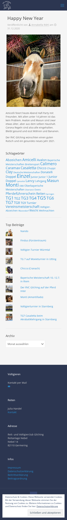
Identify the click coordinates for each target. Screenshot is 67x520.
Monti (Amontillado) (31, 297)
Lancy (30, 181)
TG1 (10, 198)
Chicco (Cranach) (30, 268)
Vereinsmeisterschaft (23, 206)
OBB (21, 186)
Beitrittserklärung (18, 474)
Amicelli (29, 159)
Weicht (33, 210)
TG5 (41, 198)
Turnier (31, 203)
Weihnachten (46, 210)
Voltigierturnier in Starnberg (36, 306)
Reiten (40, 193)
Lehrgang (40, 181)
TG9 (23, 203)
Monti (12, 184)
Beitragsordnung (17, 478)
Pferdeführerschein (21, 193)
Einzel (23, 175)
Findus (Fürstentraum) (33, 240)
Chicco (41, 168)
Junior (34, 177)
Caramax (13, 168)
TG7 (9, 202)
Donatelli (47, 172)
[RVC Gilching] (7, 5)
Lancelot (21, 181)
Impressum (14, 467)
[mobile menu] (62, 5)
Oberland (29, 190)
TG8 (17, 202)
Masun (53, 180)
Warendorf (23, 210)
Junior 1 (43, 177)
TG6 (50, 198)
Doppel (11, 177)
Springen (50, 194)
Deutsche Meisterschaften (26, 172)
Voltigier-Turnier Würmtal (35, 249)
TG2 (17, 198)
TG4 (33, 198)
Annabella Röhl (40, 24)
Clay (9, 171)
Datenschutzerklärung (20, 471)
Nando (24, 231)
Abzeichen (14, 159)
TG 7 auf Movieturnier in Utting (38, 259)
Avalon (42, 160)
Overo (37, 189)
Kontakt (12, 412)
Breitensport (32, 164)
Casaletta (28, 167)
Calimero (48, 163)
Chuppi (51, 168)
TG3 (24, 198)
